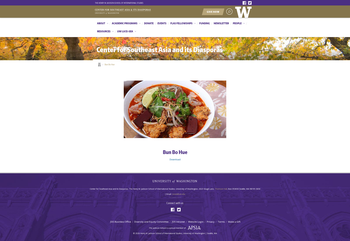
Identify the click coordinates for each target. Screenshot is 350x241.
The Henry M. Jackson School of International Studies (119, 3)
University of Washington (244, 11)
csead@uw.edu (178, 194)
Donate (149, 23)
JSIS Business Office (120, 221)
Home (99, 64)
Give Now (213, 11)
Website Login (195, 221)
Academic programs (124, 23)
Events (162, 23)
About (101, 23)
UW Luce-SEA (125, 31)
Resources (103, 31)
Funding (204, 23)
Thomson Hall (221, 189)
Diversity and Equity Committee (151, 221)
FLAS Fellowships (181, 23)
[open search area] (229, 11)
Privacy (211, 221)
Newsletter (221, 23)
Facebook (245, 3)
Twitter (250, 3)
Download (175, 159)
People (237, 23)
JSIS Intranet (178, 221)
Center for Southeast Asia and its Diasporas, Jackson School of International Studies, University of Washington (126, 11)
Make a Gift (234, 221)
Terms (221, 221)
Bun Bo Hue (110, 64)
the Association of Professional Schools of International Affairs (193, 228)
